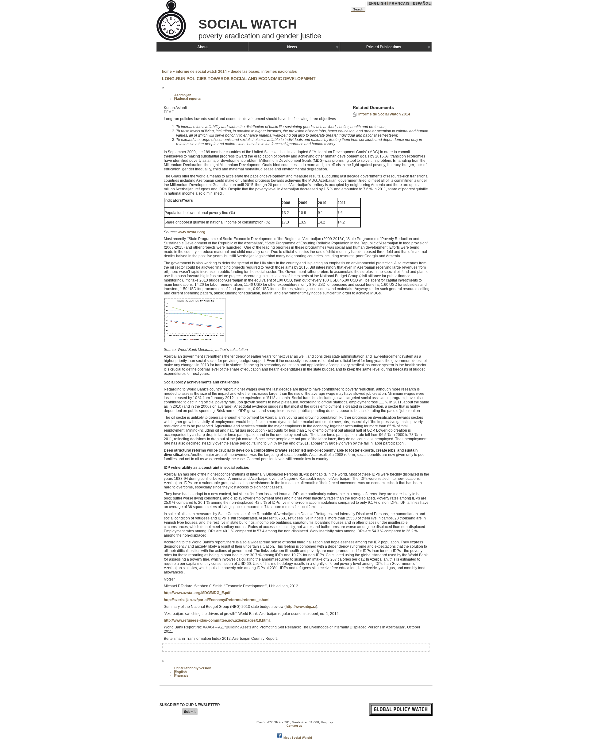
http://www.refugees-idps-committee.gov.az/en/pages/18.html (217, 620)
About (202, 47)
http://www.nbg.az (301, 606)
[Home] (171, 40)
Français (399, 3)
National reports (188, 98)
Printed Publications (383, 47)
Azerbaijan (182, 95)
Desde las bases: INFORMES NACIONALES (264, 71)
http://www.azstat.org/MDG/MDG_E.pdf (197, 593)
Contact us (294, 725)
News (292, 47)
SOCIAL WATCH (247, 24)
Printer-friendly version (192, 668)
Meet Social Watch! (297, 737)
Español (422, 3)
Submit (190, 711)
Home (167, 71)
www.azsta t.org (191, 232)
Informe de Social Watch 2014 (201, 71)
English (377, 3)
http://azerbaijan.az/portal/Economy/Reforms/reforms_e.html (216, 600)
